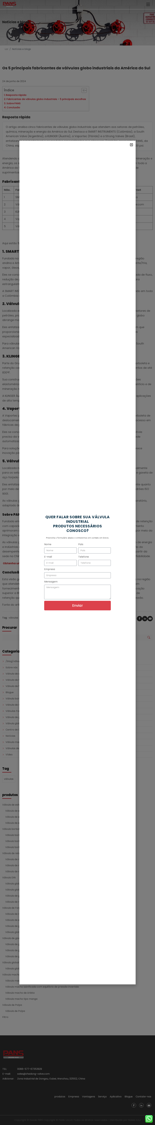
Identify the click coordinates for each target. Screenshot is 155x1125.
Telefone (83, 556)
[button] (131, 145)
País (80, 544)
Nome (47, 544)
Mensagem (51, 581)
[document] (77, 562)
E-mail (48, 556)
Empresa (49, 569)
